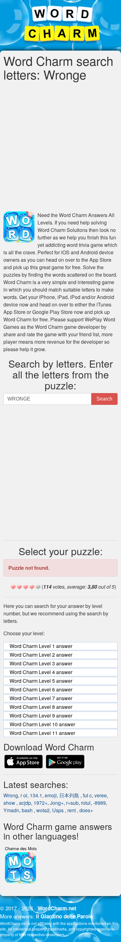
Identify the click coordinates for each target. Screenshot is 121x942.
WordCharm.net (57, 908)
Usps (58, 810)
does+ (86, 810)
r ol (23, 795)
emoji (51, 795)
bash (28, 810)
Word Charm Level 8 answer (41, 706)
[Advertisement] (60, 146)
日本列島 (69, 795)
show (9, 802)
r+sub (72, 802)
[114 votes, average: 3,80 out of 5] (13, 587)
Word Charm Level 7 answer (41, 698)
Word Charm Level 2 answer (41, 654)
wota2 (43, 810)
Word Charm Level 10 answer (42, 724)
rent (72, 810)
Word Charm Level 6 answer (41, 689)
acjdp (25, 802)
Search (104, 398)
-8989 (99, 802)
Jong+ (57, 802)
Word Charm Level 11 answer (42, 732)
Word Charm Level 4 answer (41, 672)
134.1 (36, 795)
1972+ (40, 802)
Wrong (10, 795)
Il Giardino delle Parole (64, 916)
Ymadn (11, 810)
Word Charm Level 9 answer (41, 715)
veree (100, 795)
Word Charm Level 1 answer (41, 646)
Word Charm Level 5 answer (41, 680)
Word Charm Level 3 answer (41, 663)
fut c (87, 795)
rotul (86, 802)
